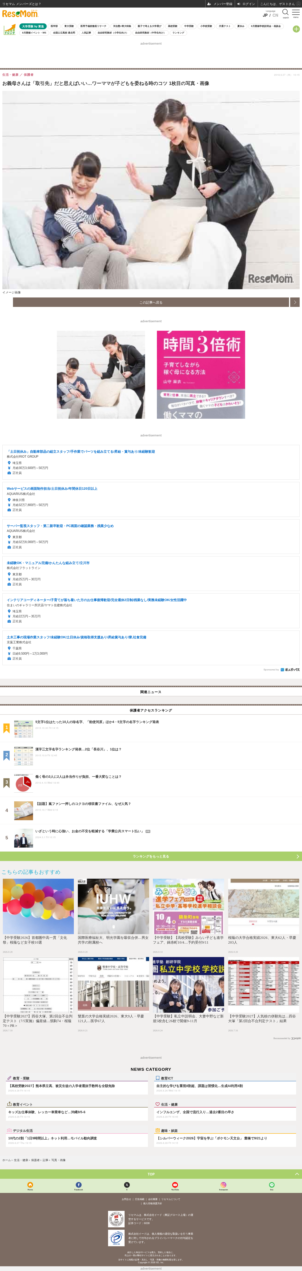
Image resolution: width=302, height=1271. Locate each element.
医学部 (54, 26)
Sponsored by (271, 669)
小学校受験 (206, 26)
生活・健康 (169, 1104)
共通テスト (225, 26)
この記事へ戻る (151, 302)
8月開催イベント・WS (34, 32)
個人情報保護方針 (152, 1203)
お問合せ (126, 1199)
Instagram (223, 1189)
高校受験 (172, 26)
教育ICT (167, 1078)
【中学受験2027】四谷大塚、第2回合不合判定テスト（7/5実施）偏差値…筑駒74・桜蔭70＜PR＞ (37, 1021)
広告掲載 (139, 1199)
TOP (151, 1174)
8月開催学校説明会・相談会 (266, 26)
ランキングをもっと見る (151, 856)
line (271, 1189)
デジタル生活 (23, 1130)
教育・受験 (21, 1078)
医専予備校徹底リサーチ (93, 26)
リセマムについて (170, 1199)
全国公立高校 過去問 (64, 32)
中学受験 (189, 26)
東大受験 (69, 26)
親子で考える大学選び (149, 26)
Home (30, 1189)
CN (275, 15)
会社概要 (153, 1199)
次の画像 (295, 302)
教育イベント (23, 1104)
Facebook (78, 1189)
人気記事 (86, 32)
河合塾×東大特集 (122, 26)
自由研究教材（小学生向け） (113, 32)
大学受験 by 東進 (33, 26)
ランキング (178, 32)
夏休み (240, 26)
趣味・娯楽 (169, 1130)
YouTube (175, 1189)
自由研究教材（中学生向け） (150, 32)
